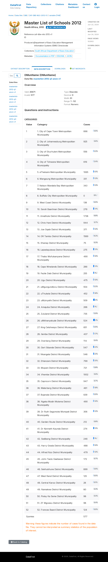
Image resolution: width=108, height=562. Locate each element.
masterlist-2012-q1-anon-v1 (13, 89)
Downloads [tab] (60, 69)
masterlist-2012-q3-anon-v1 (13, 109)
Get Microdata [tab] (78, 69)
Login (97, 7)
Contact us (86, 5)
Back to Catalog (20, 542)
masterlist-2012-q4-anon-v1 (13, 119)
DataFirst (15, 5)
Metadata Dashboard (73, 5)
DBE (25, 15)
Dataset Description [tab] (20, 69)
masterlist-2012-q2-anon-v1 (13, 99)
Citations (59, 4)
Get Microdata (57, 27)
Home (11, 15)
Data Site (18, 15)
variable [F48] (54, 15)
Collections (46, 4)
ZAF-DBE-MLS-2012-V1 (38, 15)
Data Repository (31, 5)
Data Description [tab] (42, 69)
